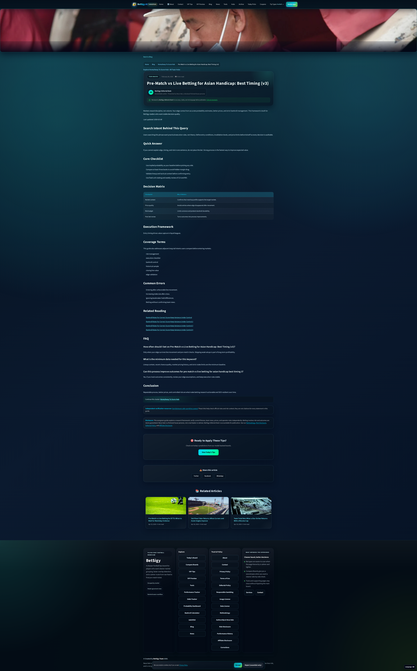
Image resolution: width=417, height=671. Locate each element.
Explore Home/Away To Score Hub (156, 69)
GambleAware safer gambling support (185, 408)
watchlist (192, 620)
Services (249, 592)
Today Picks (252, 4)
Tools (225, 4)
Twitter (196, 476)
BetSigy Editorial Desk (163, 91)
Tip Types (276, 4)
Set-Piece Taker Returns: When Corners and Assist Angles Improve (207, 519)
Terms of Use (225, 578)
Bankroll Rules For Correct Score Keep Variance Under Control (169, 317)
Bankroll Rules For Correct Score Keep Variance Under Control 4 (169, 330)
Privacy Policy (225, 571)
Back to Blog (147, 57)
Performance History (225, 633)
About (225, 558)
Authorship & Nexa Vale (225, 620)
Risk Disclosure (261, 423)
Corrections (225, 647)
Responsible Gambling (224, 592)
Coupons (263, 4)
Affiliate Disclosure (165, 425)
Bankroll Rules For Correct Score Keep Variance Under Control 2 (169, 321)
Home (161, 4)
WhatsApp (220, 476)
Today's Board (192, 558)
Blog (210, 4)
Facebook (207, 476)
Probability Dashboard (192, 606)
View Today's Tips (208, 452)
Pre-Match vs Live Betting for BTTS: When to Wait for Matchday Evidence (165, 519)
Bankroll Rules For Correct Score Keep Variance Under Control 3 (169, 325)
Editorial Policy (150, 425)
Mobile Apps (292, 4)
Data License (225, 606)
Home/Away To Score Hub (166, 64)
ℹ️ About (170, 4)
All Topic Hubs (175, 69)
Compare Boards (192, 564)
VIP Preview (201, 4)
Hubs (233, 4)
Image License (225, 599)
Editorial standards (212, 100)
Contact (180, 4)
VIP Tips (190, 4)
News (218, 4)
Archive (241, 4)
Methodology (250, 423)
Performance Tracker (192, 592)
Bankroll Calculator (192, 613)
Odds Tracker (192, 599)
